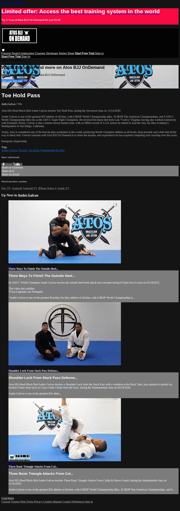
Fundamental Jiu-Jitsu (52, 150)
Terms (30, 501)
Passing (23, 150)
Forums (6, 53)
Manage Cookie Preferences (69, 501)
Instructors (27, 53)
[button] (3, 50)
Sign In (25, 56)
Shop (71, 53)
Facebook (7, 164)
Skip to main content (12, 2)
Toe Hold (33, 150)
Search (16, 53)
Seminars (52, 53)
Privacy (38, 501)
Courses (40, 53)
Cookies (48, 501)
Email (19, 164)
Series (63, 53)
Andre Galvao (8, 104)
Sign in (99, 53)
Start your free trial (12, 80)
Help (23, 501)
